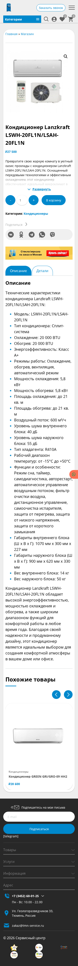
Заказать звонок (51, 8)
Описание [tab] (18, 270)
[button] (66, 56)
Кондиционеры (36, 213)
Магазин (27, 34)
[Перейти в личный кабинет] (54, 19)
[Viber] (52, 235)
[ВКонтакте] (11, 235)
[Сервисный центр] (8, 7)
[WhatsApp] (42, 235)
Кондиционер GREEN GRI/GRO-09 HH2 (38, 776)
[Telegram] (32, 235)
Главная (11, 34)
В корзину (53, 200)
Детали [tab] (42, 270)
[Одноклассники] (21, 235)
